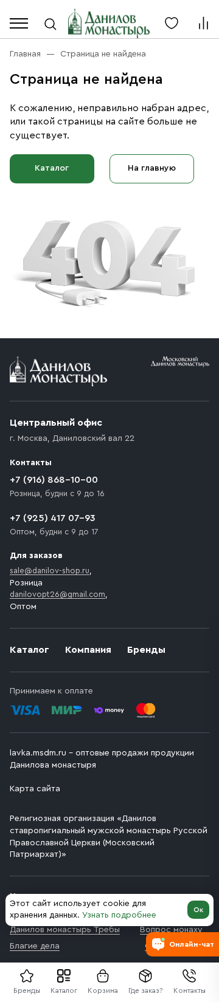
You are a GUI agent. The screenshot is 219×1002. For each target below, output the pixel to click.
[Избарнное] (171, 23)
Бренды (146, 650)
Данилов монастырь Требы (65, 929)
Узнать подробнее (119, 915)
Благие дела (35, 946)
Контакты (189, 990)
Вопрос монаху (171, 929)
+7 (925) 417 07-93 (53, 518)
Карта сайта (35, 789)
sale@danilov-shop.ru (49, 570)
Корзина (103, 990)
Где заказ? (145, 990)
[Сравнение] (203, 23)
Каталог (63, 990)
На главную (152, 168)
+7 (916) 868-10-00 (54, 480)
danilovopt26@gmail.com (57, 594)
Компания (88, 650)
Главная (25, 54)
